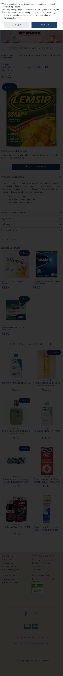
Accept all (44, 24)
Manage (16, 24)
